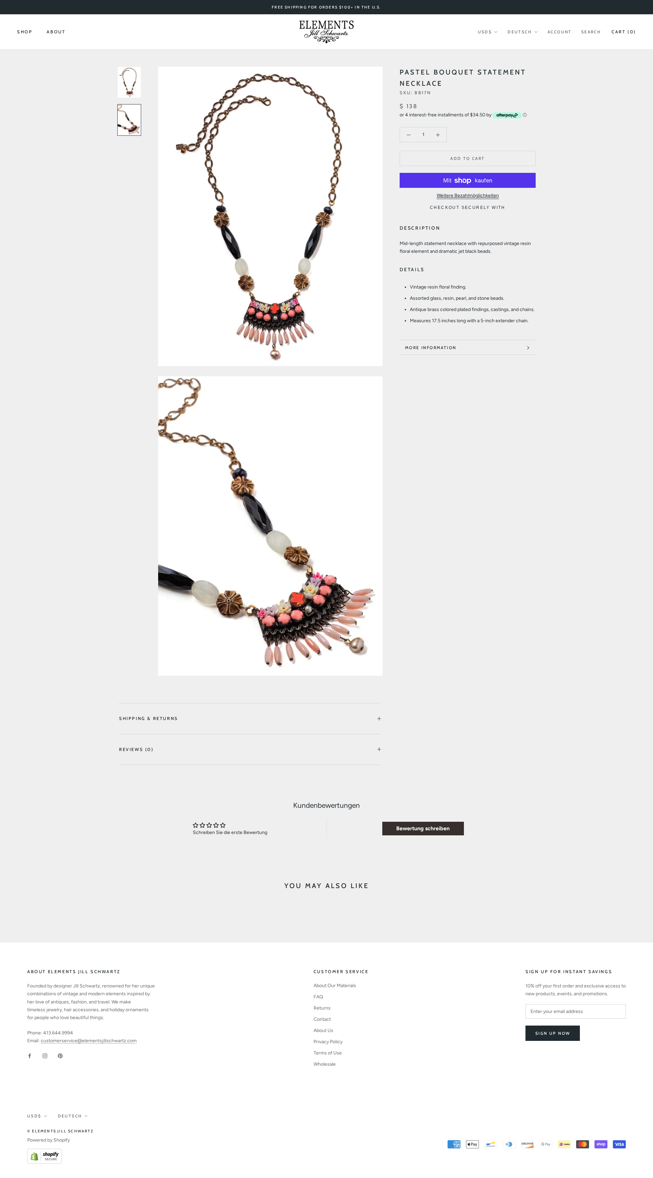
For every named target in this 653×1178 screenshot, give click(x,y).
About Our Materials (335, 985)
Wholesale (325, 1064)
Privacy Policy (328, 1042)
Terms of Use (328, 1053)
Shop (24, 32)
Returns (322, 1008)
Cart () (624, 31)
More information (430, 347)
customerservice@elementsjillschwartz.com (89, 1041)
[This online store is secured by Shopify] (44, 1153)
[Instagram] (45, 1055)
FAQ (318, 997)
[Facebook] (29, 1055)
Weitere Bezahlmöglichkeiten (468, 196)
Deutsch (519, 31)
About (56, 32)
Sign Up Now (552, 1033)
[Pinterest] (60, 1055)
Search (591, 31)
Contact (322, 1019)
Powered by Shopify (48, 1140)
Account (560, 31)
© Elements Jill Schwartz (60, 1131)
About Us (323, 1030)
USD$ (485, 31)
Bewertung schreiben (423, 828)
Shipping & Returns (148, 718)
